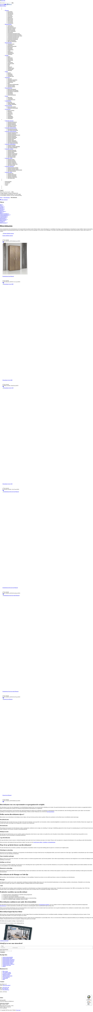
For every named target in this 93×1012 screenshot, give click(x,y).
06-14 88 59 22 (6, 989)
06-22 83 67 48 (6, 987)
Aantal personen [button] (3, 217)
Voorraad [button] (2, 209)
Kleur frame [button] (2, 211)
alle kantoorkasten (50, 811)
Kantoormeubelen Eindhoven (8, 960)
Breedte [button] (1, 208)
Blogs (4, 979)
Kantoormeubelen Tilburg (8, 962)
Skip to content (3, 5)
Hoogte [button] (1, 210)
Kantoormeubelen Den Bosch (8, 959)
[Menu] (91, 995)
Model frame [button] (2, 220)
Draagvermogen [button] (3, 219)
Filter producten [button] (4, 199)
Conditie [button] (2, 206)
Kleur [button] (1, 205)
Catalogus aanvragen (4, 940)
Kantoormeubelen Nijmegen (8, 961)
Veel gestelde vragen (7, 972)
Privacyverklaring (6, 976)
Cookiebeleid (5, 978)
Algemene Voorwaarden (7, 975)
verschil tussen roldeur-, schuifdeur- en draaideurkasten (44, 842)
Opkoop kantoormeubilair (8, 957)
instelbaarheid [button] (3, 218)
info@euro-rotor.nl (6, 985)
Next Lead (18, 1010)
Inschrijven (2, 952)
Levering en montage (7, 973)
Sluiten (2, 190)
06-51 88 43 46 (5, 988)
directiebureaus (3, 905)
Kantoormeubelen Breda (7, 958)
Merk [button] (1, 212)
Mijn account (5, 971)
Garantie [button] (2, 221)
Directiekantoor (7, 197)
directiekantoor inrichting (44, 904)
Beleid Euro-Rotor (6, 974)
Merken (4, 966)
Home (1, 197)
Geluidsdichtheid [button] (3, 215)
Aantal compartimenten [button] (5, 214)
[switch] (89, 1004)
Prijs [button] (1, 204)
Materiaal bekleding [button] (4, 213)
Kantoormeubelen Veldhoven (8, 964)
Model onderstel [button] (3, 222)
